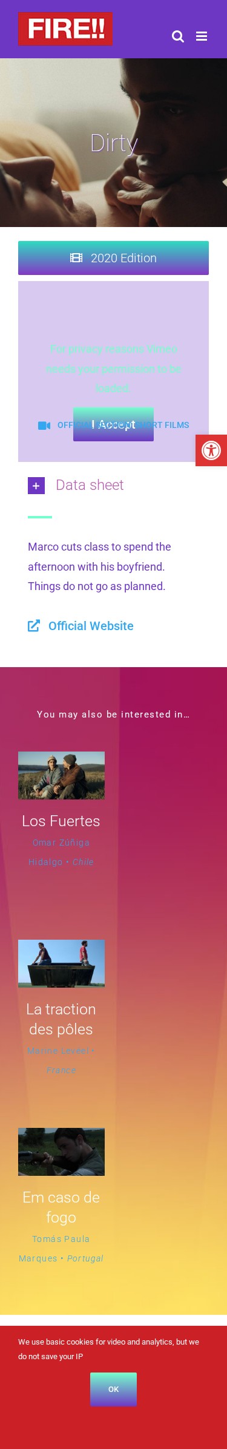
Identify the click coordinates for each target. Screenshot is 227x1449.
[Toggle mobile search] (178, 36)
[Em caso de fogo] (61, 1137)
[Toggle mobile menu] (202, 36)
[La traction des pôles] (61, 949)
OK (113, 1389)
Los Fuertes (61, 821)
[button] (211, 450)
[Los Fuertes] (61, 761)
